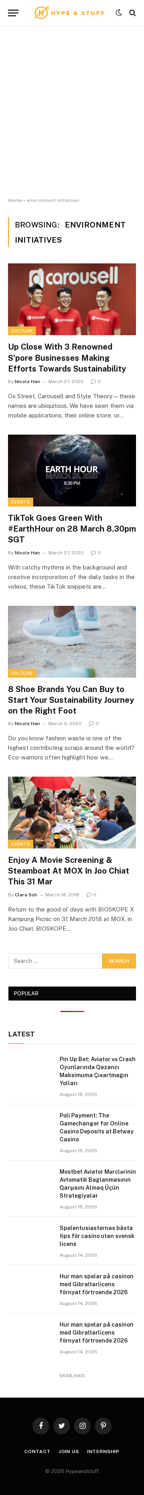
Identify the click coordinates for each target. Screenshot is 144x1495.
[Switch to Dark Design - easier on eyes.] (119, 12)
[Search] (132, 13)
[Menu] (13, 13)
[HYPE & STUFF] (69, 13)
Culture (22, 330)
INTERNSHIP (103, 1451)
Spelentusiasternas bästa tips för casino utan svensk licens (97, 1236)
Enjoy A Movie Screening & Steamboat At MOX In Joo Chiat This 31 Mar (68, 870)
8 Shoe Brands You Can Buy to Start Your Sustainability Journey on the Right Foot (71, 700)
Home (15, 200)
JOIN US (69, 1451)
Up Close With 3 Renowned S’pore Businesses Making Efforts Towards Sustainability (67, 357)
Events (20, 502)
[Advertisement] (72, 112)
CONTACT (37, 1451)
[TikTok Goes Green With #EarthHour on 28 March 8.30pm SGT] (72, 470)
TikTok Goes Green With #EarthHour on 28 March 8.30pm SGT (72, 528)
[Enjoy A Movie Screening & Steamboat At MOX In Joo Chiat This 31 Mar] (72, 812)
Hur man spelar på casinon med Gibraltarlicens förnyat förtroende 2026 (97, 1284)
